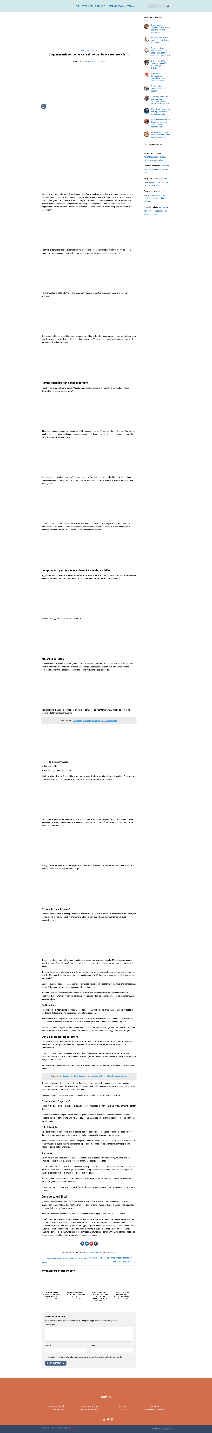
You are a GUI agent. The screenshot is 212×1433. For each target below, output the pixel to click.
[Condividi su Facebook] (82, 1243)
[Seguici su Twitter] (108, 1419)
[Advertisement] (89, 33)
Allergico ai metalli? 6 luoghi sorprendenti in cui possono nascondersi (160, 123)
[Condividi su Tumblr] (96, 1243)
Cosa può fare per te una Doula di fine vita (156, 169)
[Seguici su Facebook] (100, 1419)
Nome (48, 1346)
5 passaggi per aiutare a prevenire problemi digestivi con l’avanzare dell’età (99, 1295)
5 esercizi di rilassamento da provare (158, 88)
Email (93, 1346)
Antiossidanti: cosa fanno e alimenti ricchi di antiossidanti (160, 134)
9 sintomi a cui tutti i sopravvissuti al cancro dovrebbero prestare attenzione (160, 100)
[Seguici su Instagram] (104, 1419)
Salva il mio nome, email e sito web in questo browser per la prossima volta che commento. (85, 1357)
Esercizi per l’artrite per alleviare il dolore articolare (76, 1294)
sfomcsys (101, 62)
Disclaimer (122, 1410)
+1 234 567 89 (56, 1410)
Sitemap (122, 1406)
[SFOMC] (57, 6)
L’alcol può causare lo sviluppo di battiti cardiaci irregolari (160, 111)
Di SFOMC (155, 1406)
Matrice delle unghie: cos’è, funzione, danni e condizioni (157, 182)
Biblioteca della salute (90, 6)
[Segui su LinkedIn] (112, 1419)
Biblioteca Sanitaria (121, 6)
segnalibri (113, 1252)
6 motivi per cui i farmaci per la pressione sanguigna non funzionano (160, 77)
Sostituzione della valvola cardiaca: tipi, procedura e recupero (155, 198)
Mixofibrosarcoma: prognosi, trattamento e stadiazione (156, 158)
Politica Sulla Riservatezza (155, 1410)
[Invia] (168, 6)
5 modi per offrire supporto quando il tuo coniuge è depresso (123, 1294)
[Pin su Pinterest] (91, 1243)
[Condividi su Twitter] (87, 1243)
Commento (50, 1325)
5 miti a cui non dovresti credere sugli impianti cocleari (52, 1294)
